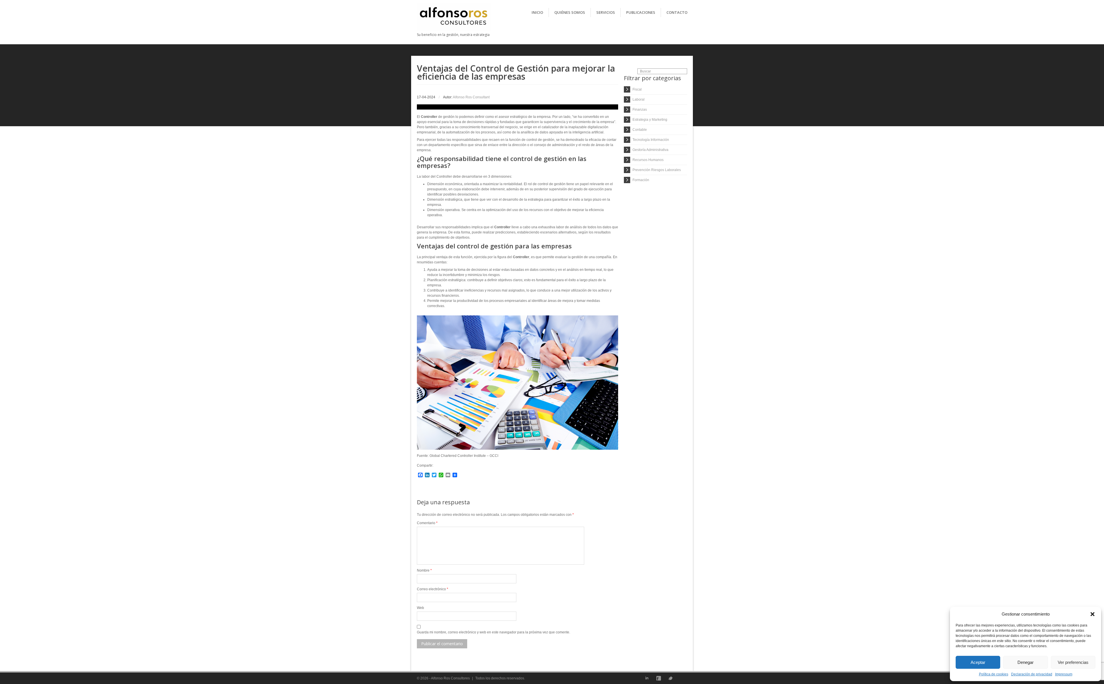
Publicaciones (640, 12)
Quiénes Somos (569, 12)
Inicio (537, 12)
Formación (640, 180)
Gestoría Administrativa (650, 150)
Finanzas (639, 110)
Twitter (670, 678)
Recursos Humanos (648, 160)
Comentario (427, 523)
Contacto (676, 12)
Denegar (1025, 662)
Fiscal (637, 89)
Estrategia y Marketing (649, 120)
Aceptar (978, 662)
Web (420, 608)
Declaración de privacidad (1031, 674)
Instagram (682, 678)
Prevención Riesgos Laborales (656, 170)
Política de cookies (993, 674)
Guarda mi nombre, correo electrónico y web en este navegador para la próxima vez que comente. (493, 632)
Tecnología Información (650, 140)
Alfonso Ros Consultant (471, 97)
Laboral (638, 99)
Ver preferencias (1073, 662)
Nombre (424, 570)
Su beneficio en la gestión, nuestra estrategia (453, 34)
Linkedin (647, 678)
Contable (639, 130)
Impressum (1063, 674)
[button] (1092, 614)
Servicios (605, 12)
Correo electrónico (432, 589)
